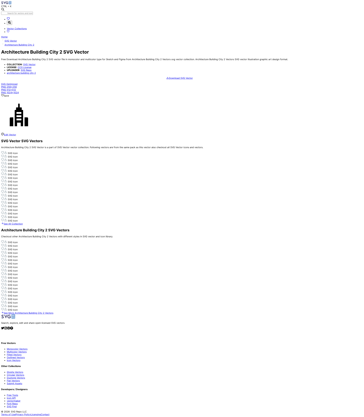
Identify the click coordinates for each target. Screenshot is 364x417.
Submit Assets (14, 383)
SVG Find (12, 406)
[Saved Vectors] (8, 19)
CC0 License (24, 67)
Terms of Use (8, 414)
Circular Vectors (15, 374)
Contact (45, 414)
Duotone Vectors (16, 377)
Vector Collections (17, 28)
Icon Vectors (13, 360)
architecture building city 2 (21, 73)
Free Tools (12, 395)
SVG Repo (26, 70)
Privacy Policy (23, 414)
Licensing (36, 414)
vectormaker (13, 400)
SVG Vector (29, 64)
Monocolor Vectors (17, 348)
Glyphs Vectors (15, 372)
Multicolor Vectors (17, 351)
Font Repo (12, 403)
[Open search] (9, 23)
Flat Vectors (13, 380)
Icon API (11, 398)
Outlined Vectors (16, 357)
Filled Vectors (14, 354)
